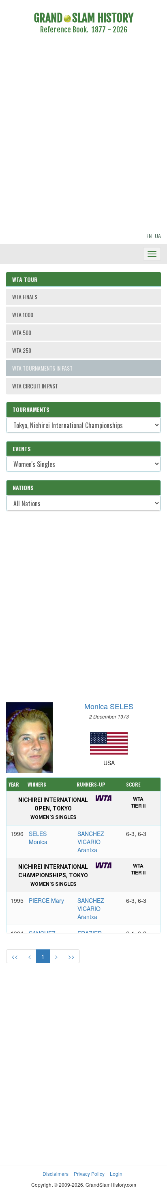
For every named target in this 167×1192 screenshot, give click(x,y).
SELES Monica (38, 837)
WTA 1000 (22, 314)
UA (158, 235)
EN (149, 235)
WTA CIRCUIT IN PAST (35, 386)
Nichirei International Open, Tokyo (53, 808)
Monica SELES (108, 706)
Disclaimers (56, 1173)
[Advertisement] (83, 134)
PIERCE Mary (46, 900)
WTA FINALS (24, 296)
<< (14, 956)
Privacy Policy (89, 1173)
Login (116, 1173)
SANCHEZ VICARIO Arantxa (90, 841)
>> (71, 956)
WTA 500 (21, 332)
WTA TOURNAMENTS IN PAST (42, 368)
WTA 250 (21, 350)
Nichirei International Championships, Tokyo (53, 875)
